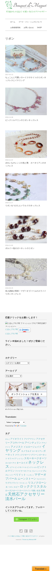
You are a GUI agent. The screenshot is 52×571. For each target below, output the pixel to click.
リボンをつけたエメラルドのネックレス (22, 205)
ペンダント (30, 475)
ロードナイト (25, 490)
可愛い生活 (35, 491)
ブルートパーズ (37, 471)
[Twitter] (21, 531)
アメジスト (17, 446)
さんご (7, 439)
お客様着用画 (15, 28)
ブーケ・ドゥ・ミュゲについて (30, 22)
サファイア (12, 458)
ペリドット (19, 474)
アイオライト (17, 439)
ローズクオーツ (12, 490)
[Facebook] (26, 531)
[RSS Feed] (31, 531)
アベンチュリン (33, 442)
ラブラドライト (12, 483)
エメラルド (26, 451)
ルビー (17, 487)
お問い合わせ (29, 28)
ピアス (12, 467)
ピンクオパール (20, 467)
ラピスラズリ (41, 479)
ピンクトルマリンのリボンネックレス (21, 120)
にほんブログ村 (11, 329)
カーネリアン (37, 451)
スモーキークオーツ (35, 458)
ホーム (12, 22)
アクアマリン (30, 439)
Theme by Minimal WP (29, 539)
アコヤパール (17, 442)
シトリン (20, 459)
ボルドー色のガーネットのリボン (19, 248)
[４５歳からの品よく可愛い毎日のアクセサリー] (26, 3)
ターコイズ (22, 462)
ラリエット (23, 483)
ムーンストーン (27, 478)
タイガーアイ (10, 463)
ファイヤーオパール (23, 471)
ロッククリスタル (33, 486)
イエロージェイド (32, 447)
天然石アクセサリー (26, 494)
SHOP (39, 28)
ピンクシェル (32, 467)
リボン (10, 487)
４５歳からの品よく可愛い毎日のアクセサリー (23, 536)
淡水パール (15, 498)
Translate (23, 426)
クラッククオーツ (23, 455)
